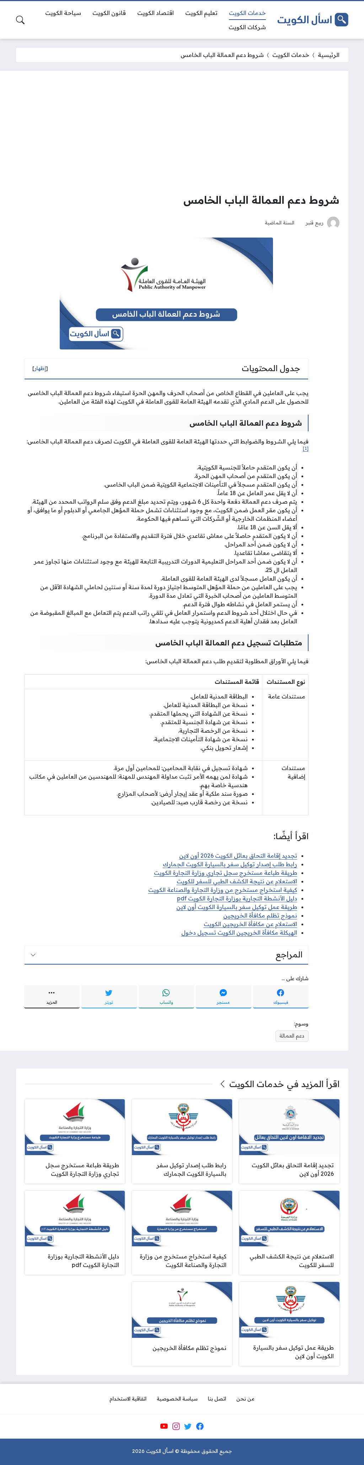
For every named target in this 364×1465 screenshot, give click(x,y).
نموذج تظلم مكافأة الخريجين (260, 915)
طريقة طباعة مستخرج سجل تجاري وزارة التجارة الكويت (225, 872)
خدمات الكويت (290, 54)
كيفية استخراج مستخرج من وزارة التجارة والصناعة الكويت (222, 889)
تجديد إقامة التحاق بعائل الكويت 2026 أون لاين (238, 855)
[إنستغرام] (176, 1427)
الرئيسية (328, 54)
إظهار (40, 368)
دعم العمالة (291, 1036)
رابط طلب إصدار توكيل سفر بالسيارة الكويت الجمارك (230, 864)
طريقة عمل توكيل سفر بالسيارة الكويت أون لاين (236, 906)
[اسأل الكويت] (312, 20)
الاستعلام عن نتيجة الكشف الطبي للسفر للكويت (237, 881)
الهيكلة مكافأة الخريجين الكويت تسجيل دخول (239, 932)
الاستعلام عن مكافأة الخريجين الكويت (250, 924)
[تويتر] (188, 1427)
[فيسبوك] (200, 1427)
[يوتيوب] (164, 1427)
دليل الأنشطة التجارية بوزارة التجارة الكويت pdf (237, 898)
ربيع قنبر (314, 222)
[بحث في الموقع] (20, 19)
